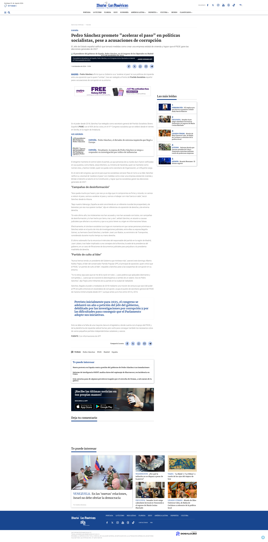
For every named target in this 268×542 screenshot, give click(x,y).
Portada (86, 12)
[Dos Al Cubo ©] (186, 535)
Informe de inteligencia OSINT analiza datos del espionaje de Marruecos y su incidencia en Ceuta (111, 373)
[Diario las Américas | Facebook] (207, 5)
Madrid (107, 352)
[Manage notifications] (263, 537)
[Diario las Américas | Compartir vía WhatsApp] (140, 66)
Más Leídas (131, 515)
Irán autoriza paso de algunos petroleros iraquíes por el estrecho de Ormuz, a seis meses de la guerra (112, 380)
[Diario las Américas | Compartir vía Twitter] (134, 66)
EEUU (116, 12)
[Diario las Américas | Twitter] (213, 5)
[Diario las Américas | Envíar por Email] (146, 66)
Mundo (174, 12)
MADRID (74, 74)
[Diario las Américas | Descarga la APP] (85, 407)
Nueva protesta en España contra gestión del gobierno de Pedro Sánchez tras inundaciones (111, 367)
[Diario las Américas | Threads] (228, 5)
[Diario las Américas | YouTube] (223, 5)
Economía (124, 12)
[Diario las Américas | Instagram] (218, 5)
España (115, 352)
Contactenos (143, 522)
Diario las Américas (77, 25)
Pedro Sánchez (89, 352)
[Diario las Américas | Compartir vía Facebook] (129, 66)
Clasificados (185, 12)
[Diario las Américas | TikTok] (234, 5)
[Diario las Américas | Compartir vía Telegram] (152, 66)
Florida (107, 12)
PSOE (99, 352)
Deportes (152, 12)
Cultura (164, 12)
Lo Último (97, 12)
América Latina (138, 12)
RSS (151, 522)
